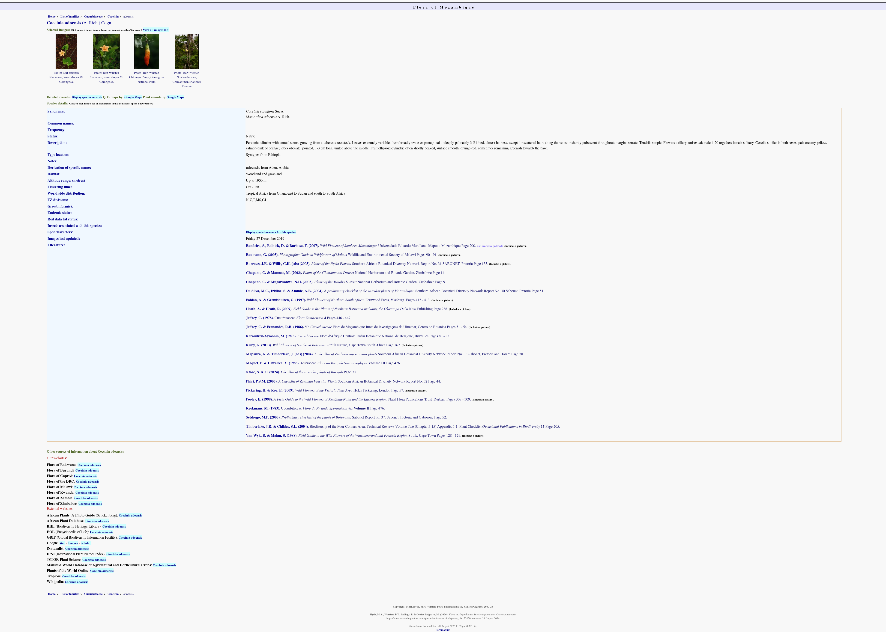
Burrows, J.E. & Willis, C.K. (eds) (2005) (277, 263)
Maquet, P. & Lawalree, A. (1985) (272, 362)
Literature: (56, 244)
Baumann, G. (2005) (262, 254)
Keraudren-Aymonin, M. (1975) (271, 335)
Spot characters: (60, 231)
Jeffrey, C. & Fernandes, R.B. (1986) (274, 326)
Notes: (52, 160)
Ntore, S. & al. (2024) (262, 371)
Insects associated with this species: (75, 225)
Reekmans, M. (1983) (262, 408)
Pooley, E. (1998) (259, 399)
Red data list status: (63, 219)
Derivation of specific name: (69, 167)
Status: (53, 136)
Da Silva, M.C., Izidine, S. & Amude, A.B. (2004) (284, 290)
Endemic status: (60, 212)
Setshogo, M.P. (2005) (263, 417)
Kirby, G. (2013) (258, 344)
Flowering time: (60, 186)
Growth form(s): (60, 206)
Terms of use (443, 630)
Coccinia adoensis (89, 465)
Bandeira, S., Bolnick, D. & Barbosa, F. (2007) (282, 245)
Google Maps (133, 97)
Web (62, 543)
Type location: (58, 154)
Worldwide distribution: (66, 193)
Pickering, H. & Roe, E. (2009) (269, 390)
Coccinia (113, 16)
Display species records (87, 97)
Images (73, 543)
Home (52, 16)
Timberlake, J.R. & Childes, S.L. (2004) (277, 426)
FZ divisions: (58, 199)
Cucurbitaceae (93, 16)
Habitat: (54, 173)
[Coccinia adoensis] (66, 50)
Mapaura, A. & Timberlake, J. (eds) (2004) (279, 353)
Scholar (86, 543)
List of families (69, 16)
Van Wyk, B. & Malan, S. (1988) (271, 435)
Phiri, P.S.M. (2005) (261, 381)
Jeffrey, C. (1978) (259, 317)
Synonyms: (56, 111)
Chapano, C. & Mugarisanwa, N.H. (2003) (279, 281)
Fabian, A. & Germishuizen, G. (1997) (275, 299)
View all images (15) (156, 29)
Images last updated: (64, 238)
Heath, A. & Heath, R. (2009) (268, 308)
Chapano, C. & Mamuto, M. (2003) (273, 272)
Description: (57, 142)
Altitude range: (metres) (66, 180)
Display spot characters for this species (271, 232)
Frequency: (57, 129)
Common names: (61, 123)
